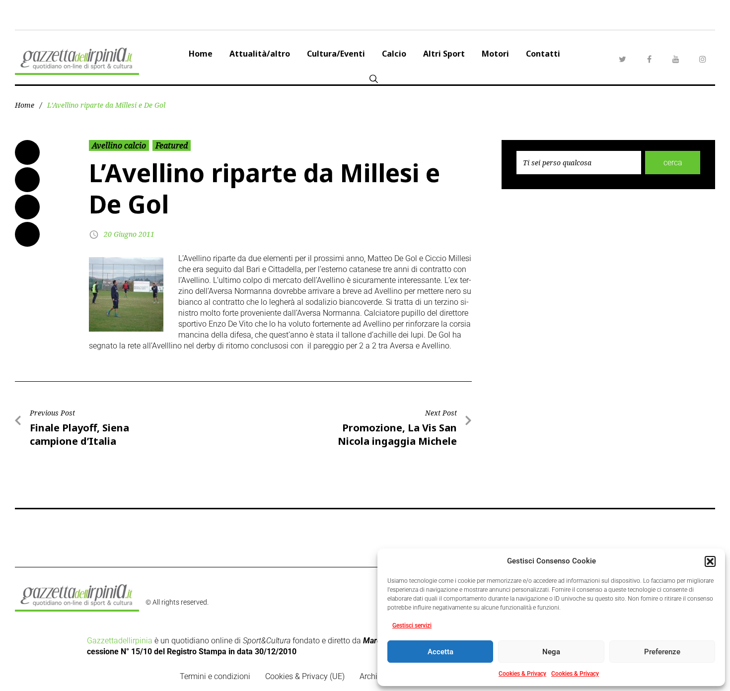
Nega (551, 651)
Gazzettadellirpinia (119, 640)
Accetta (440, 651)
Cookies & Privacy (522, 673)
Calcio (394, 53)
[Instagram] (702, 59)
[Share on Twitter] (27, 179)
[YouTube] (675, 59)
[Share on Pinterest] (27, 234)
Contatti (543, 53)
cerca (672, 162)
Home (201, 53)
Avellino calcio (119, 145)
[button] (710, 561)
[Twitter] (622, 59)
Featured (171, 145)
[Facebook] (649, 59)
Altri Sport (444, 53)
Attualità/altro (259, 53)
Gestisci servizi (412, 625)
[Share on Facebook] (27, 152)
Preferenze (662, 651)
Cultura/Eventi (336, 53)
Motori (495, 53)
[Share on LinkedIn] (27, 207)
